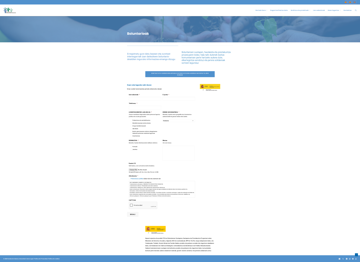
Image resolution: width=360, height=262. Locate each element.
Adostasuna (133, 176)
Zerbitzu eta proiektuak (300, 10)
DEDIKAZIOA (134, 140)
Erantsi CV (132, 163)
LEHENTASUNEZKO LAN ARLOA (140, 112)
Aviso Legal (29, 258)
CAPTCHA (132, 200)
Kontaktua (348, 10)
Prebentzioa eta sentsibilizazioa (141, 120)
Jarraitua (134, 149)
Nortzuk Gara (261, 10)
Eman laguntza (333, 10)
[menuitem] (346, 2)
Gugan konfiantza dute (279, 10)
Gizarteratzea (136, 136)
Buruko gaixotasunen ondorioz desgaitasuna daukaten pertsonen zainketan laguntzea (144, 132)
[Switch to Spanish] (346, 2)
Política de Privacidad (41, 258)
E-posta (166, 95)
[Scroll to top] (356, 255)
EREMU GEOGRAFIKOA (171, 112)
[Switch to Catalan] (351, 2)
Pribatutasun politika (137, 179)
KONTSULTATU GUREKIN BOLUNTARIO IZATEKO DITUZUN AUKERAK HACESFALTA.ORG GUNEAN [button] (180, 74)
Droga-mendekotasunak (139, 126)
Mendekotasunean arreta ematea (141, 123)
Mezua (165, 140)
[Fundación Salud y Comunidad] (9, 10)
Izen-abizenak (134, 95)
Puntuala (134, 146)
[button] (356, 10)
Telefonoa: (133, 103)
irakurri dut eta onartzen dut (146, 179)
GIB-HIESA (135, 128)
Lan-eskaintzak (319, 10)
